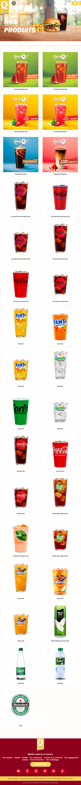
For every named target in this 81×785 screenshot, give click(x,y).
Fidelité (17, 758)
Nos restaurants (36, 758)
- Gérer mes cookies (67, 778)
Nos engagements (71, 758)
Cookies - (49, 778)
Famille (25, 758)
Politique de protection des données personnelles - (33, 778)
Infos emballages (52, 760)
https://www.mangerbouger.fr (52, 782)
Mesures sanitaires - (13, 778)
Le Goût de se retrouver (53, 758)
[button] (14, 3)
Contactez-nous (40, 764)
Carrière (25, 760)
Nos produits (7, 758)
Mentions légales (57, 778)
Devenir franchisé (37, 760)
